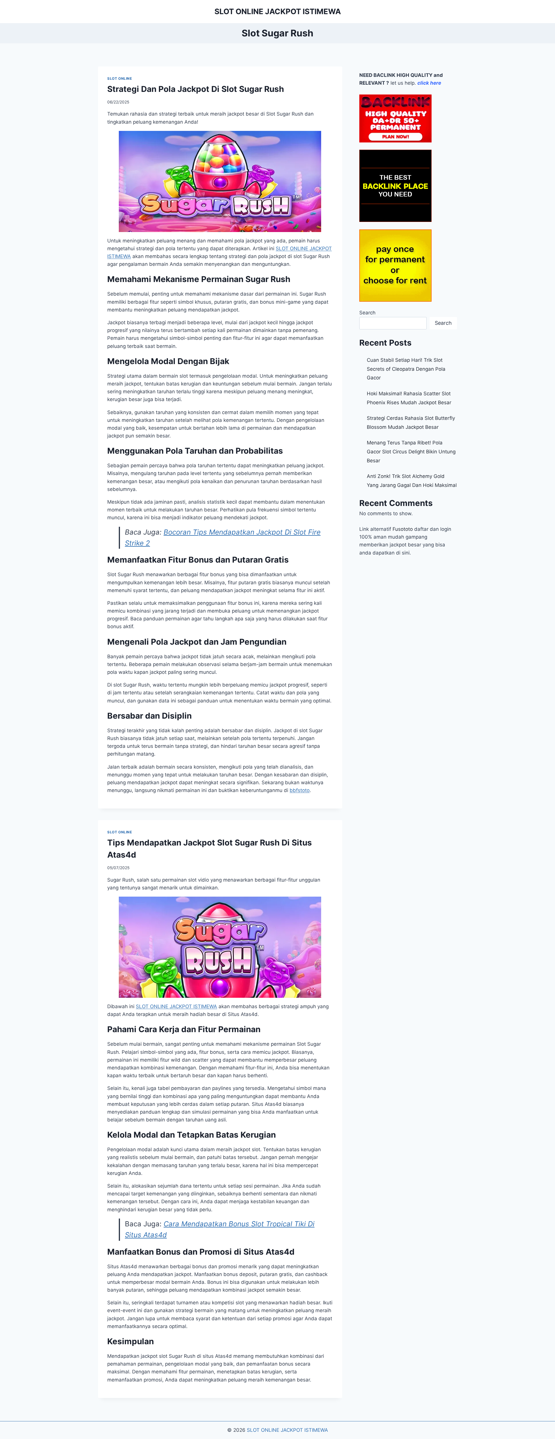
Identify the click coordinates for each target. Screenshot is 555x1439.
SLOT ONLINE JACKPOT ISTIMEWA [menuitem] (176, 1006)
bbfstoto (300, 790)
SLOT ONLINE (119, 78)
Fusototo (403, 529)
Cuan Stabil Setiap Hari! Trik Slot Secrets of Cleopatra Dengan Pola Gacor (406, 369)
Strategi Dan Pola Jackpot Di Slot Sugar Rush (195, 89)
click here (429, 83)
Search (367, 313)
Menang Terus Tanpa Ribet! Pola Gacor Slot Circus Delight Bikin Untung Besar (411, 451)
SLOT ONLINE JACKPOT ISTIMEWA (287, 1430)
